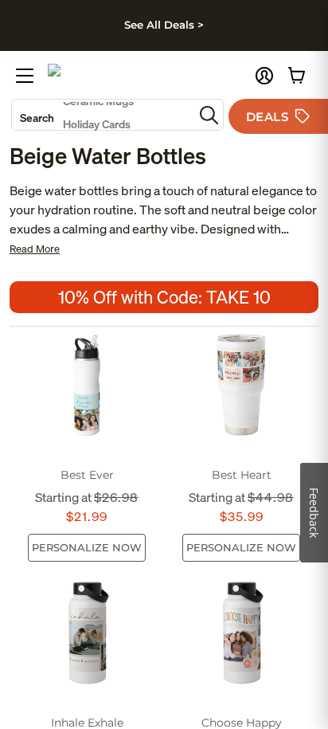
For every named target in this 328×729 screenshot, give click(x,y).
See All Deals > (164, 24)
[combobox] (103, 115)
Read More (35, 249)
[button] (264, 75)
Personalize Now (87, 547)
